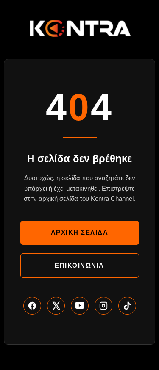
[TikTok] (127, 306)
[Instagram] (103, 306)
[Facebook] (32, 306)
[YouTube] (80, 306)
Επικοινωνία (79, 265)
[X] (56, 306)
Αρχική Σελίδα (80, 232)
